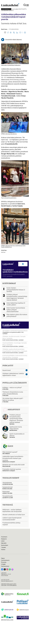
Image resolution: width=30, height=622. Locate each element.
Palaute (3, 558)
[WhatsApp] (11, 33)
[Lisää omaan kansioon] (5, 33)
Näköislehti (3, 543)
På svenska (3, 562)
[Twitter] (14, 33)
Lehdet (2, 541)
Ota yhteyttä (4, 537)
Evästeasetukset (5, 566)
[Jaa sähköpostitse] (20, 32)
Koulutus (3, 549)
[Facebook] (7, 33)
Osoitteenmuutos (5, 560)
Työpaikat (3, 547)
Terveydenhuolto (6, 9)
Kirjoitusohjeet (4, 545)
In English (3, 564)
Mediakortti (4, 539)
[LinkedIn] (17, 33)
